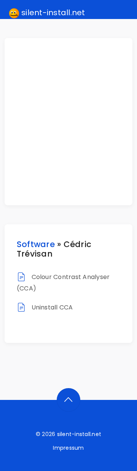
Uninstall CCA (52, 307)
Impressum (68, 448)
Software (36, 244)
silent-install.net (52, 12)
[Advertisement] (68, 121)
